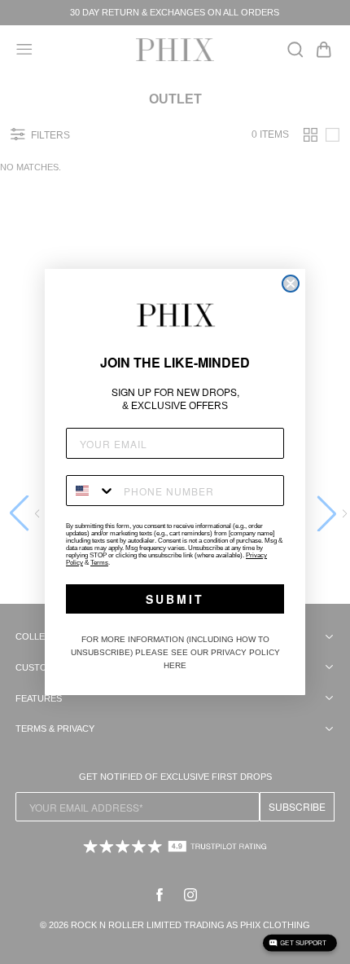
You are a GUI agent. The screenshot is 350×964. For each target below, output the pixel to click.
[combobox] (91, 490)
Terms (99, 562)
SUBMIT (175, 599)
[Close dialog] (290, 283)
